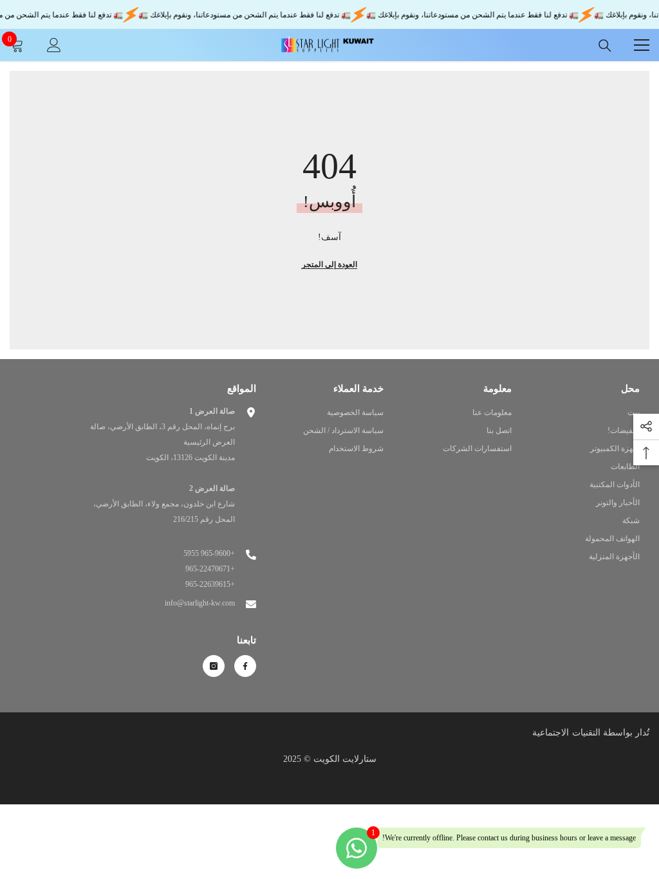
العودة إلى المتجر (329, 264)
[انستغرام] (214, 666)
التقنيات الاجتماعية (566, 732)
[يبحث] (605, 45)
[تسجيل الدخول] (54, 45)
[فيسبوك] (245, 666)
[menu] (641, 45)
